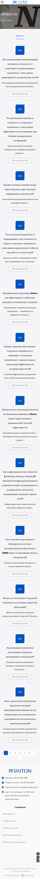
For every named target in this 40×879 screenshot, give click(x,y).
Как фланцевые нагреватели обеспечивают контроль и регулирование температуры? (20, 652)
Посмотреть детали (20, 94)
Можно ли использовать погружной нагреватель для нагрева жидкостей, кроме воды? (20, 602)
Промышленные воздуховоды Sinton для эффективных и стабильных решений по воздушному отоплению (20, 297)
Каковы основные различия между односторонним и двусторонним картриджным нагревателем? (20, 189)
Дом (3, 20)
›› (20, 758)
